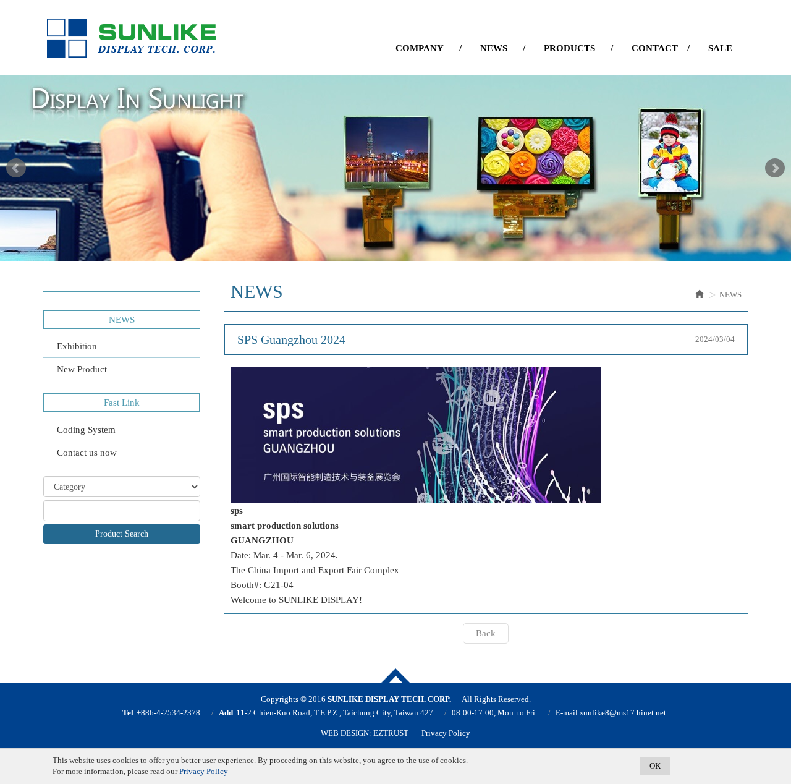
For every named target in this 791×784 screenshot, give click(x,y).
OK (655, 765)
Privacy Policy (445, 733)
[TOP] (395, 675)
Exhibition (77, 346)
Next (775, 168)
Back (486, 633)
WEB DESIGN (345, 733)
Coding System (86, 430)
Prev (16, 168)
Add (226, 712)
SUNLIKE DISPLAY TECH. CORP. (131, 38)
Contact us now (87, 453)
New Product (82, 369)
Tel (127, 712)
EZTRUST (390, 733)
